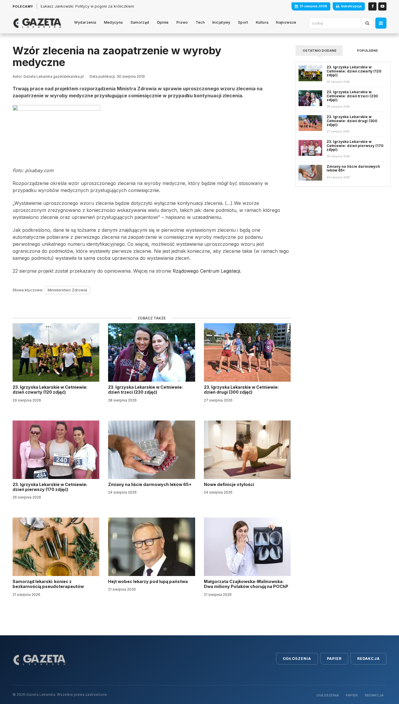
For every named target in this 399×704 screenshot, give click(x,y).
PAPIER (352, 695)
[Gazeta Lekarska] (37, 23)
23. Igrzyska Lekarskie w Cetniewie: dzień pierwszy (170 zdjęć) (50, 487)
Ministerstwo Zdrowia (67, 290)
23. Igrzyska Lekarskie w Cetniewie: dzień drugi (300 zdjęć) (241, 390)
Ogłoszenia (297, 658)
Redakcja (368, 658)
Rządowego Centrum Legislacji (206, 271)
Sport (243, 22)
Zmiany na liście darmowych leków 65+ (150, 484)
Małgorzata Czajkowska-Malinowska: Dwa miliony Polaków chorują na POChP (246, 584)
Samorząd (140, 22)
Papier (334, 658)
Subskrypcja (351, 6)
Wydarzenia (85, 22)
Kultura (262, 22)
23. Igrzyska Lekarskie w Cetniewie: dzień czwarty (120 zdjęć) (50, 390)
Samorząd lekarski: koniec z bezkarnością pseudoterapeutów (49, 584)
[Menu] (380, 23)
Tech (200, 22)
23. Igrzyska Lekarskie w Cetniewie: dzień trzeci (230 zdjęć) (145, 390)
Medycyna (113, 22)
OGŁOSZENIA (327, 695)
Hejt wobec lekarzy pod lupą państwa (148, 581)
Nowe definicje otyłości (229, 484)
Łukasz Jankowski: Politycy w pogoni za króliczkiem (87, 6)
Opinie (163, 22)
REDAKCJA (374, 695)
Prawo (182, 22)
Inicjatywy (221, 22)
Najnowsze (286, 22)
